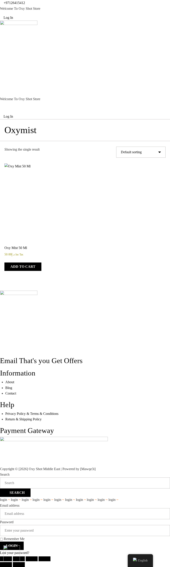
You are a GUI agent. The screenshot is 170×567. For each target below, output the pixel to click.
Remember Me (14, 539)
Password (7, 522)
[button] (85, 86)
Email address (9, 505)
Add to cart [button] (22, 266)
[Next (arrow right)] (19, 564)
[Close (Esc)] (44, 558)
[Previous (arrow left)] (6, 564)
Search (5, 474)
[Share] (32, 558)
